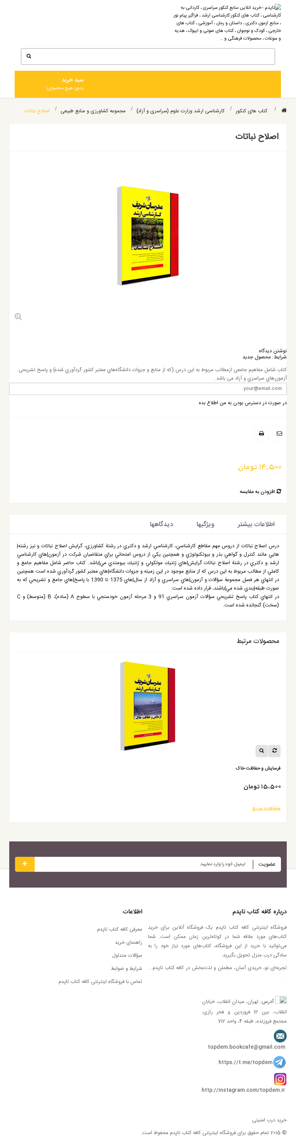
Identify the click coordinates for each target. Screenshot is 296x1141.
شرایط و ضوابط (126, 968)
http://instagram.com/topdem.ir (243, 1090)
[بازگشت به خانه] (284, 111)
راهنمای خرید (128, 942)
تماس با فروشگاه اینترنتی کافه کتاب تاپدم (100, 982)
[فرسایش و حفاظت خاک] (148, 709)
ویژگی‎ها (205, 524)
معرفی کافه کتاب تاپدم (119, 929)
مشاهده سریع (266, 808)
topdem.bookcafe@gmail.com (246, 1047)
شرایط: (279, 357)
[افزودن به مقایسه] (274, 751)
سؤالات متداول (127, 955)
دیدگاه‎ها (161, 524)
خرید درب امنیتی (269, 1120)
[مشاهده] (262, 751)
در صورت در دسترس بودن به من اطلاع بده (243, 403)
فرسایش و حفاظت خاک (258, 768)
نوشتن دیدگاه (273, 351)
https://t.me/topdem (245, 1062)
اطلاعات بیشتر (256, 524)
